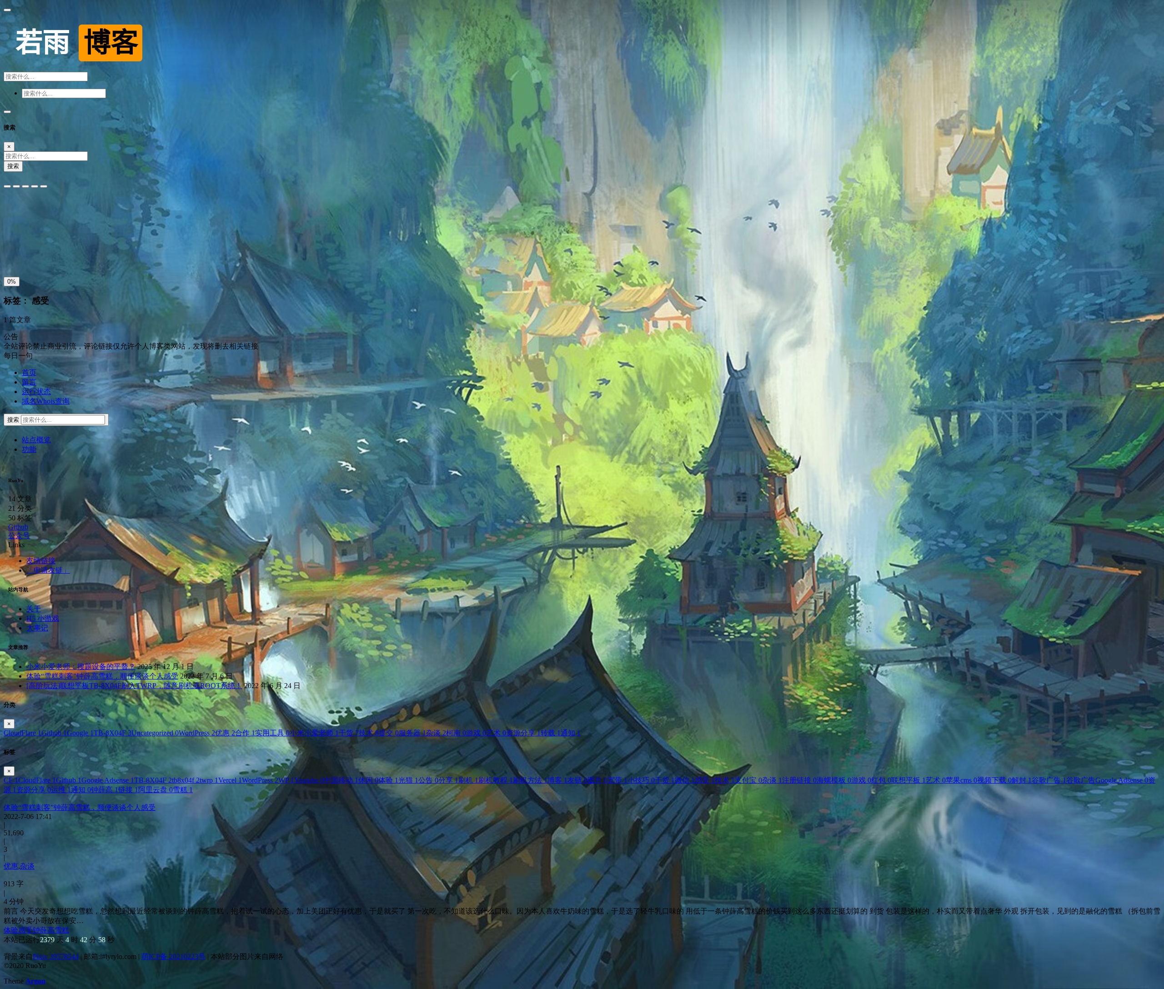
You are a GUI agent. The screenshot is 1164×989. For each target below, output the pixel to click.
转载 (551, 733)
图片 (597, 780)
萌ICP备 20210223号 (173, 956)
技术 (369, 733)
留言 (29, 382)
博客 (557, 780)
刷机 (468, 780)
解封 (1022, 780)
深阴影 (41, 231)
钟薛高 (104, 790)
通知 (571, 733)
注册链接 (799, 780)
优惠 (225, 733)
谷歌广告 (1049, 780)
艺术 (496, 733)
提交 (389, 733)
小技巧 (641, 780)
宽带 (617, 780)
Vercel (230, 780)
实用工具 (272, 733)
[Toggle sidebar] (7, 10)
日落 (34, 252)
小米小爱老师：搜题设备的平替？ (80, 666)
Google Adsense (107, 780)
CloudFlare (22, 733)
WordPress (197, 733)
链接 (128, 790)
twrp (209, 780)
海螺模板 (834, 780)
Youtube (309, 780)
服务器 (412, 733)
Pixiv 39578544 (56, 956)
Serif (48, 212)
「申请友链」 (48, 570)
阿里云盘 (155, 790)
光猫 (408, 780)
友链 (577, 780)
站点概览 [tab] (36, 440)
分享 (448, 780)
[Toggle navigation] (7, 111)
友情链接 (40, 560)
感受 (705, 780)
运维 (61, 790)
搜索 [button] (14, 419)
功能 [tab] (29, 449)
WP (286, 780)
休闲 (368, 780)
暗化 (55, 252)
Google (80, 733)
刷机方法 (530, 780)
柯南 (456, 733)
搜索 (13, 166)
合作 (245, 733)
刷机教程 (495, 780)
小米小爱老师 (314, 733)
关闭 (13, 252)
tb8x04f (186, 780)
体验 (388, 780)
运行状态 (36, 391)
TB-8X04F (112, 733)
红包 (881, 780)
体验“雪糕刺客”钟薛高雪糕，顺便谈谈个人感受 (102, 676)
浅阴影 (16, 231)
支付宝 (748, 780)
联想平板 (908, 780)
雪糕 (183, 790)
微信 (685, 780)
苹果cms (961, 780)
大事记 (37, 628)
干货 (349, 733)
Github (18, 527)
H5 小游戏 (42, 618)
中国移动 (341, 780)
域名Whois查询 (46, 401)
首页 (29, 372)
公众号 (19, 535)
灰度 (76, 252)
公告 (428, 780)
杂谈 (436, 733)
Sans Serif (21, 212)
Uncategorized (155, 733)
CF (11, 780)
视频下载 (994, 780)
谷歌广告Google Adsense (1107, 780)
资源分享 (523, 733)
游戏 (476, 733)
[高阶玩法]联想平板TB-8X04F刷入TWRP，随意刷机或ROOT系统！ (134, 685)
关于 (33, 609)
